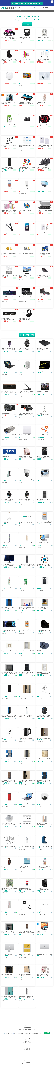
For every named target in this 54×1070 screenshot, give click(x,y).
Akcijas (9, 10)
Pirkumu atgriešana (27, 1042)
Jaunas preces (3, 10)
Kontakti (31, 10)
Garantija (26, 10)
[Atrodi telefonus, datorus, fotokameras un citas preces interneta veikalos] (28, 1033)
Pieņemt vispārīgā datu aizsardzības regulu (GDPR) (28, 3)
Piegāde (27, 1041)
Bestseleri (14, 10)
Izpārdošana (19, 10)
